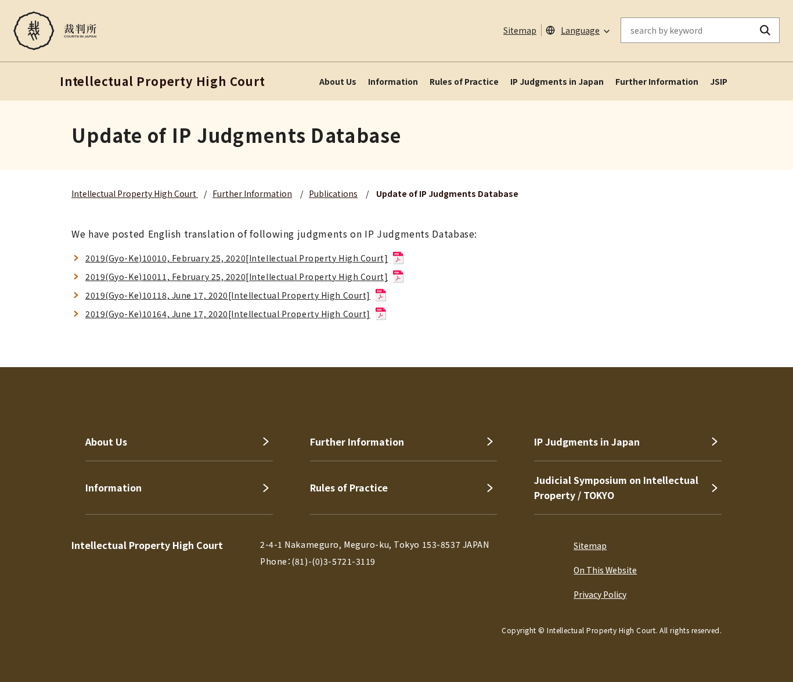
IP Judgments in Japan (557, 81)
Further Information (656, 81)
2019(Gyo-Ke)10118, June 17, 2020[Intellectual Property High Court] (227, 295)
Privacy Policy (600, 594)
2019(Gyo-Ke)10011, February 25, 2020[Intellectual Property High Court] (236, 276)
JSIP (718, 81)
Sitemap (519, 30)
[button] (751, 325)
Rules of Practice (464, 81)
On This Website (605, 570)
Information (393, 81)
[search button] (765, 30)
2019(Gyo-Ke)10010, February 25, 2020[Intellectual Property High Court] (236, 258)
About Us (337, 81)
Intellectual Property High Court (134, 193)
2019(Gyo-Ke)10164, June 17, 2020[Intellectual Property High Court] (227, 314)
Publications (333, 193)
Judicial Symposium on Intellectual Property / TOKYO (616, 487)
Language (580, 30)
